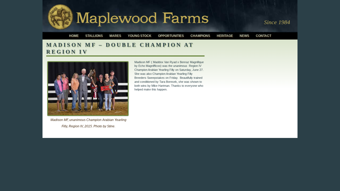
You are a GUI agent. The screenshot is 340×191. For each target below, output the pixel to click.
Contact (263, 36)
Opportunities (171, 36)
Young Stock (139, 36)
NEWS (244, 36)
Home (74, 36)
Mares (115, 36)
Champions (200, 36)
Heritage (225, 36)
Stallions (94, 36)
